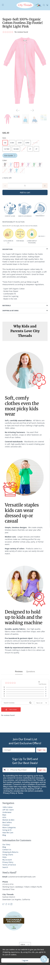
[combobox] (6, 770)
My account (7, 860)
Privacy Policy (9, 793)
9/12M (35, 143)
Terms (20, 793)
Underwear (7, 812)
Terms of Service (9, 865)
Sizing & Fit (6, 830)
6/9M (27, 143)
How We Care (7, 832)
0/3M (12, 143)
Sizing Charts (7, 854)
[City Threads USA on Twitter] (3, 904)
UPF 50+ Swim (8, 810)
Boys (4, 815)
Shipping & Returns (10, 852)
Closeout (5, 825)
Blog (4, 835)
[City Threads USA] (25, 5)
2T (24, 149)
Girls (4, 817)
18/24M (16, 149)
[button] (24, 32)
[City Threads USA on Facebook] (6, 904)
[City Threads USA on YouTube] (9, 904)
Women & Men (8, 820)
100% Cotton (7, 807)
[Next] (32, 110)
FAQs (4, 857)
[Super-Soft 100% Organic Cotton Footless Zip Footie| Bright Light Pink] (24, 71)
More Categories (9, 827)
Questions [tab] (30, 672)
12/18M (6, 149)
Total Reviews (42, 684)
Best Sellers (7, 822)
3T (30, 149)
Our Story (6, 844)
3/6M (20, 143)
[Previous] (18, 110)
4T (36, 149)
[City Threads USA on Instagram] (11, 904)
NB (5, 143)
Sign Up (41, 749)
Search (5, 867)
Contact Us (6, 849)
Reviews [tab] (19, 672)
